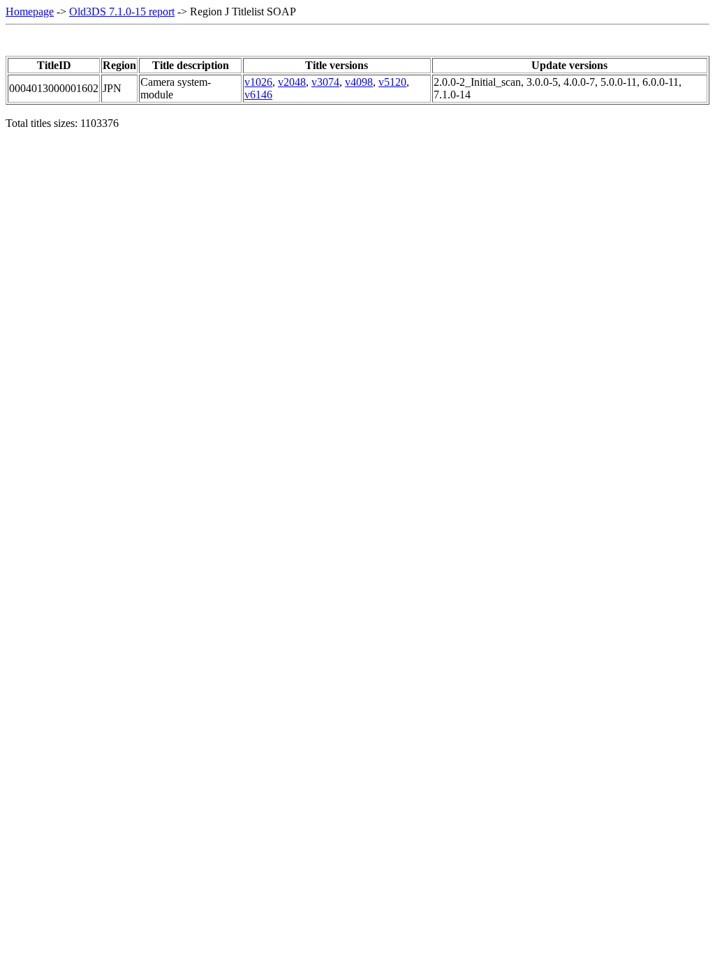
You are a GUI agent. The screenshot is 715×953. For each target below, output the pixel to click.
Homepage (30, 11)
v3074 (325, 82)
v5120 (392, 82)
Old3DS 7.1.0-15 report (122, 11)
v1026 (258, 82)
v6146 (258, 94)
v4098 (359, 82)
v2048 (292, 82)
